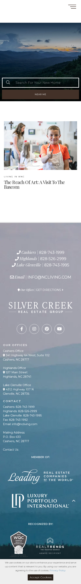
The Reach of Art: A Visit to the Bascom (34, 182)
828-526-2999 (19, 14)
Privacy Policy (58, 570)
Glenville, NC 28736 (16, 393)
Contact (9, 4)
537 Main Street (16, 372)
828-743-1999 (51, 252)
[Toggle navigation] (72, 7)
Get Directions (48, 290)
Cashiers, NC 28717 (16, 359)
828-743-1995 (22, 18)
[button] (8, 82)
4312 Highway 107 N (19, 389)
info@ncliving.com (49, 277)
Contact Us (10, 449)
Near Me (40, 94)
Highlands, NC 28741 (17, 376)
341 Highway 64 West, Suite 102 (27, 355)
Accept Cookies (41, 577)
